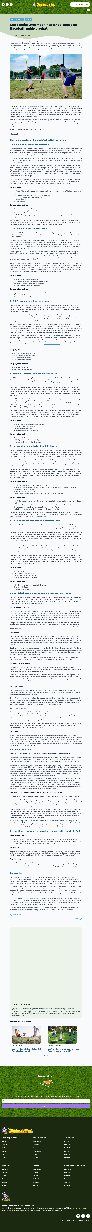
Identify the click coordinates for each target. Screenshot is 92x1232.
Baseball (28, 19)
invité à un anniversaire (52, 344)
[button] (44, 1055)
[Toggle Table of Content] (22, 134)
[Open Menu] (88, 10)
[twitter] (3, 4)
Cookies (74, 1220)
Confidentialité (65, 1220)
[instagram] (11, 4)
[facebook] (7, 4)
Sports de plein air (17, 19)
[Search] (72, 4)
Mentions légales (84, 1220)
